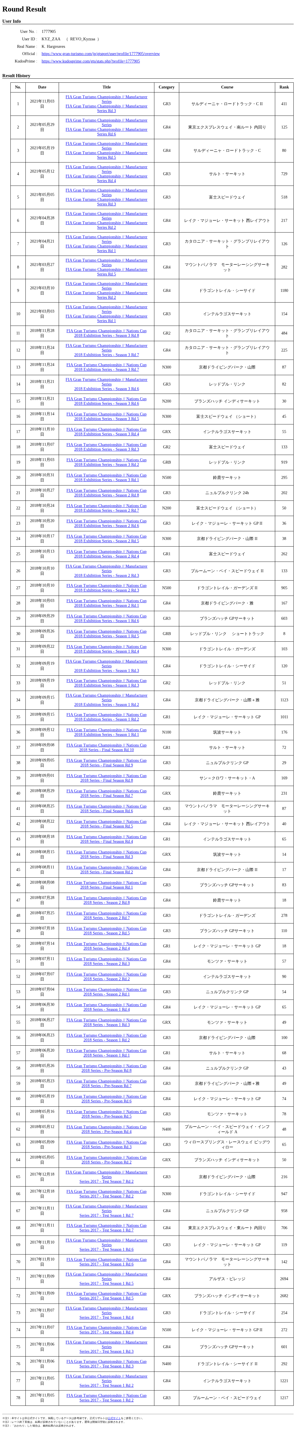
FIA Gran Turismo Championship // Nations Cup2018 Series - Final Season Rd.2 (106, 869)
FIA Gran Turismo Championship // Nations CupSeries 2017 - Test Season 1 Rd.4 (106, 1329)
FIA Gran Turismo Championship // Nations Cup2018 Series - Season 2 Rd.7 (106, 915)
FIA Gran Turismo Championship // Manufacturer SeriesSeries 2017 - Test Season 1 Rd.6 (106, 1245)
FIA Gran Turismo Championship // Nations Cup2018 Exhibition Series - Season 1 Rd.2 (106, 717)
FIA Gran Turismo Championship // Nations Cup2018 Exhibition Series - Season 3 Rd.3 (106, 447)
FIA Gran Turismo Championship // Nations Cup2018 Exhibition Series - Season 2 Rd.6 (106, 523)
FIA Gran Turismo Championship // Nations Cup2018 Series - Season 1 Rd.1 (106, 1053)
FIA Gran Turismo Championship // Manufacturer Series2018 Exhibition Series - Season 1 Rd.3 (106, 666)
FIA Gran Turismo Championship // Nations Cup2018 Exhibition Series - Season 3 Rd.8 (106, 333)
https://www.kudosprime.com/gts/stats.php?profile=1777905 (91, 61)
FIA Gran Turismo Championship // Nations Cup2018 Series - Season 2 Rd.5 (106, 930)
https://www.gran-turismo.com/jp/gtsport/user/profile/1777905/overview (101, 54)
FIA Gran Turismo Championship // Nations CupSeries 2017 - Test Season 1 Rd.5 (106, 1295)
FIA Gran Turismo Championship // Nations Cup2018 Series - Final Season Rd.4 (106, 839)
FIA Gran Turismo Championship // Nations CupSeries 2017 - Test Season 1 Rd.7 (106, 1227)
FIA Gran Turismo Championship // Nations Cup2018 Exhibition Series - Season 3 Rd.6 (106, 401)
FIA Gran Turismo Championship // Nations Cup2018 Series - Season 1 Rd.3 (106, 1022)
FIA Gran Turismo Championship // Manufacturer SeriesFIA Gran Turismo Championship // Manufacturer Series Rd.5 (106, 150)
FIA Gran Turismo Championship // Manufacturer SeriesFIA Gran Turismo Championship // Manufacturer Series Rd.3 (106, 104)
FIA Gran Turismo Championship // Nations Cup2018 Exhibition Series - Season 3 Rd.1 (106, 477)
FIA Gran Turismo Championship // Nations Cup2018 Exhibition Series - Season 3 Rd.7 (106, 367)
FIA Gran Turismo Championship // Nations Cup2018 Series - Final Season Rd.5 (106, 823)
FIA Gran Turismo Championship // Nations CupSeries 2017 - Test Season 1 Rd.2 (106, 1397)
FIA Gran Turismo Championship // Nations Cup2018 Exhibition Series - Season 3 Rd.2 (106, 462)
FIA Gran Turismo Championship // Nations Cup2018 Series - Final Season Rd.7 (106, 793)
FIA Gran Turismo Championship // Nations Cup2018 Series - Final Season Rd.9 (106, 762)
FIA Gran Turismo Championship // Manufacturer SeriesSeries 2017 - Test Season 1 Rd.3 (106, 1347)
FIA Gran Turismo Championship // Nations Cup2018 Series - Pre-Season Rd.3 (106, 1144)
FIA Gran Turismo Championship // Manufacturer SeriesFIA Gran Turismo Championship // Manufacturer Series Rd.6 (106, 127)
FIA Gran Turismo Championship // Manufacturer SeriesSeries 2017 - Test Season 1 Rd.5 (106, 1279)
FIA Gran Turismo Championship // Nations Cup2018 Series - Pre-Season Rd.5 (106, 1114)
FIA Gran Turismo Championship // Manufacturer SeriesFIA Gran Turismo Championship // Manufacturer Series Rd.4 (106, 174)
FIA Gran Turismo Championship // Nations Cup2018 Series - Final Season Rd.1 (106, 885)
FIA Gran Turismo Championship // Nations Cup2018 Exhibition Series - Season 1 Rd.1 (106, 732)
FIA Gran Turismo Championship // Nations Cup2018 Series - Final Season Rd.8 (106, 778)
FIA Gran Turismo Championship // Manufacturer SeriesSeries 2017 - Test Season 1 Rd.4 (106, 1313)
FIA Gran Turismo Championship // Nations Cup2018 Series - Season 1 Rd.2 (106, 1037)
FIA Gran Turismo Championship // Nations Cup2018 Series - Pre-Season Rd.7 (106, 1083)
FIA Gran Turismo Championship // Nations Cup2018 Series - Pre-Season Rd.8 (106, 1068)
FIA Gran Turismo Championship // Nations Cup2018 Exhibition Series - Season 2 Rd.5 (106, 538)
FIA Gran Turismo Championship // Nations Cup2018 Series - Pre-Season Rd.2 (106, 1159)
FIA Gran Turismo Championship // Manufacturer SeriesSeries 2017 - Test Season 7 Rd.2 (106, 1177)
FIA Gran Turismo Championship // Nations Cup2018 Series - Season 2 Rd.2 (106, 976)
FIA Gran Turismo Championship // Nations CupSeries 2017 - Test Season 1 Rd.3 (106, 1363)
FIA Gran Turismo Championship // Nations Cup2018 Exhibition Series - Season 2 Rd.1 (106, 603)
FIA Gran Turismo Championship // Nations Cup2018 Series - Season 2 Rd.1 (106, 991)
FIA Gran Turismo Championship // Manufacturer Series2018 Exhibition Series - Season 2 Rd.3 (106, 571)
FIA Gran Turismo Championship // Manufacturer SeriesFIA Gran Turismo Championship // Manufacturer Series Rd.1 (106, 244)
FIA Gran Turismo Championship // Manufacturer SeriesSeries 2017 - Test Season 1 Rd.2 (106, 1381)
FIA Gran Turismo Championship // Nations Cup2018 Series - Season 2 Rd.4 (106, 946)
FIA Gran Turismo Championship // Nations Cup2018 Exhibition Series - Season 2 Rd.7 (106, 508)
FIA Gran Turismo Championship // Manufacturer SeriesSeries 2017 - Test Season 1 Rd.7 (106, 1211)
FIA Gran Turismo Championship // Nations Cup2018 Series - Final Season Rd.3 (106, 854)
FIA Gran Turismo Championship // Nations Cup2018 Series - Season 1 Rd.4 (106, 1007)
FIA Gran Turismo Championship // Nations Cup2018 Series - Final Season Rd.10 (106, 747)
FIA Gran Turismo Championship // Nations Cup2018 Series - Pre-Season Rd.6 (106, 1098)
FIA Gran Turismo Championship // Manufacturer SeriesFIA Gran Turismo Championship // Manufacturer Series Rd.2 (106, 220)
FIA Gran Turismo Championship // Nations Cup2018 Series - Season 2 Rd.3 (106, 961)
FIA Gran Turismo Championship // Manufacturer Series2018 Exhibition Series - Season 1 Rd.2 (106, 700)
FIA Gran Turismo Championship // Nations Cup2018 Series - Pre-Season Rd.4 (106, 1129)
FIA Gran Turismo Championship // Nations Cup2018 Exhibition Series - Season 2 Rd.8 (106, 492)
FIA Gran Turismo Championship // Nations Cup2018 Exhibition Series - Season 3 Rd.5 (106, 416)
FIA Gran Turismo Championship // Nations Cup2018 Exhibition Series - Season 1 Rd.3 (106, 683)
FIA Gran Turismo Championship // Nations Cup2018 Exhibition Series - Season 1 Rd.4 (106, 649)
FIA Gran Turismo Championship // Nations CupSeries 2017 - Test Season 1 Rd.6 (106, 1261)
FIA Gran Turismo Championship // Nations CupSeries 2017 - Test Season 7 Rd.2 (106, 1193)
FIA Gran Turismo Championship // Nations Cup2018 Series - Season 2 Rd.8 (106, 900)
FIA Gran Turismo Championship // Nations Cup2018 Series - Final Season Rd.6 (106, 808)
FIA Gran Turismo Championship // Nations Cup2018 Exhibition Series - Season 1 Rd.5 (106, 633)
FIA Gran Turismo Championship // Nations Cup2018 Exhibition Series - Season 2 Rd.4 (106, 553)
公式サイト (114, 1418)
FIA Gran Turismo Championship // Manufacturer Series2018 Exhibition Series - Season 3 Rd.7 (106, 350)
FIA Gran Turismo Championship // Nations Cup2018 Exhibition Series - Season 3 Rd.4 (106, 431)
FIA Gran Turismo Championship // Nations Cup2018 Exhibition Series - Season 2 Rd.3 (106, 587)
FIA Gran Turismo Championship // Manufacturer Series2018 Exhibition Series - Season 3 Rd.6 (106, 384)
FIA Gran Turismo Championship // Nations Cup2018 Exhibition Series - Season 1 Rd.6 (106, 618)
